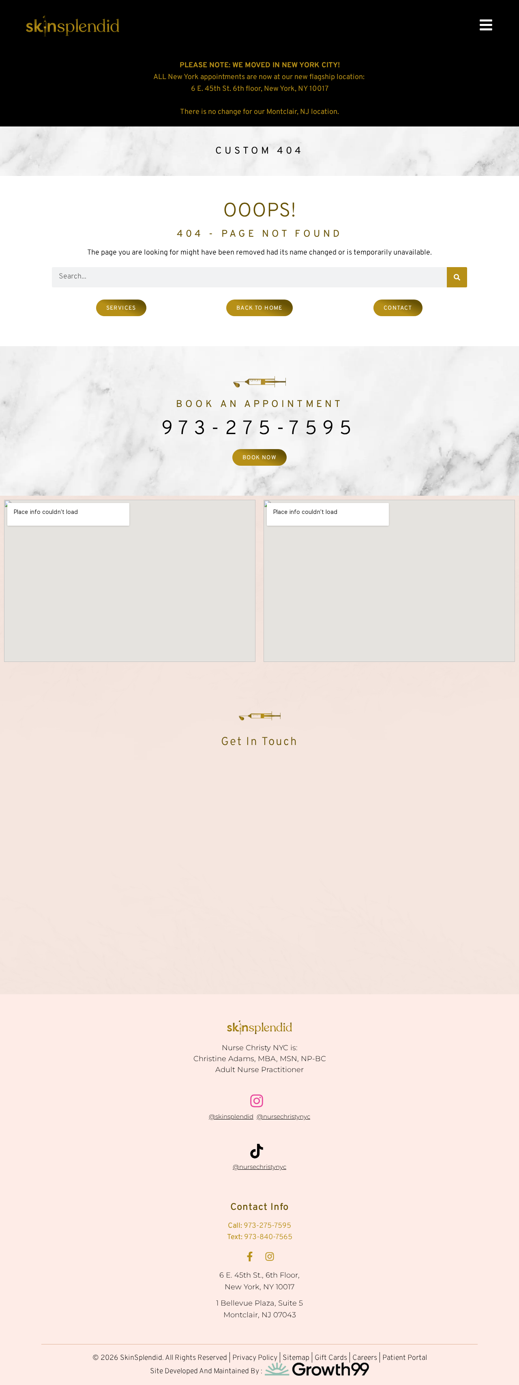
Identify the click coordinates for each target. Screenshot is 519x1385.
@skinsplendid (231, 1116)
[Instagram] (270, 1256)
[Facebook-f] (250, 1256)
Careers (364, 1358)
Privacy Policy (254, 1358)
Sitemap (296, 1358)
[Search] (457, 277)
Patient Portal (404, 1358)
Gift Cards (332, 1358)
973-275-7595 (259, 429)
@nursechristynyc (283, 1116)
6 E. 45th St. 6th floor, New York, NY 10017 (259, 89)
